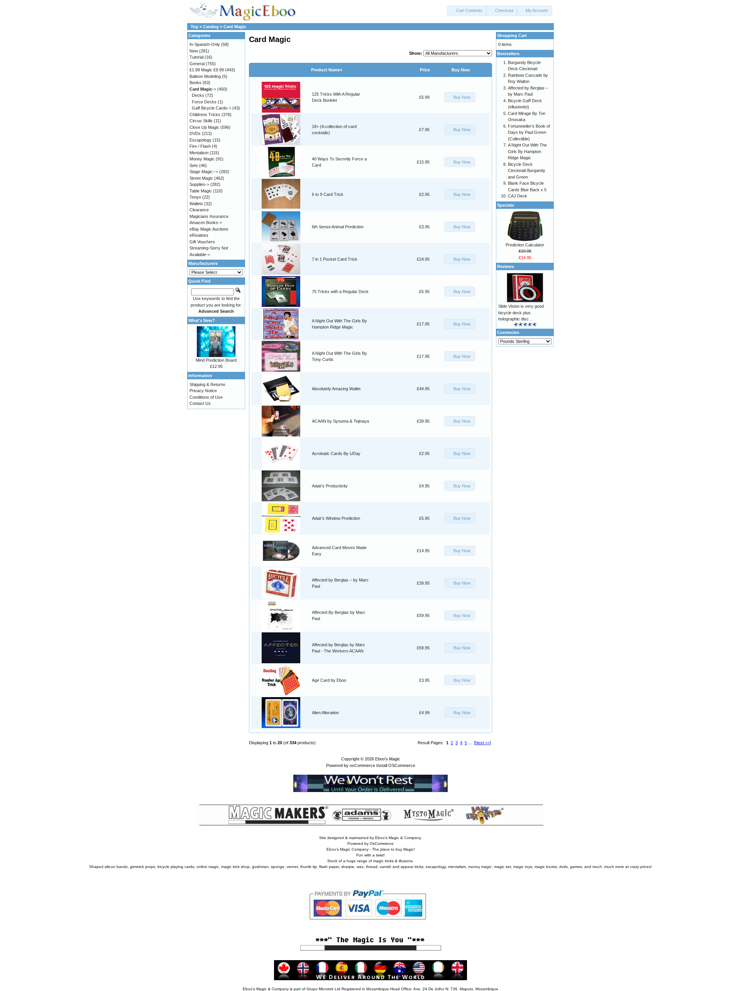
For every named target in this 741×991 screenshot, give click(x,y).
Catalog (211, 26)
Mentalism (198, 152)
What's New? (201, 320)
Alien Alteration (325, 712)
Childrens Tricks (204, 114)
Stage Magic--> (203, 171)
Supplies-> (199, 184)
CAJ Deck (517, 196)
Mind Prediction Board (216, 360)
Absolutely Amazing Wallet (336, 388)
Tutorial (196, 57)
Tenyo (195, 197)
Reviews (505, 266)
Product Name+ (326, 69)
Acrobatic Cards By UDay (336, 453)
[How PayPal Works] (370, 926)
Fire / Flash (200, 146)
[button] (467, 11)
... (470, 742)
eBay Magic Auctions (208, 229)
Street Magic (201, 178)
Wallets (196, 203)
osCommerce (362, 765)
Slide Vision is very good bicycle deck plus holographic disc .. (521, 312)
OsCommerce (382, 843)
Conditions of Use (206, 397)
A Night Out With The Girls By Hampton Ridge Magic (527, 151)
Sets (193, 165)
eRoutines (198, 235)
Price (425, 69)
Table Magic (200, 191)
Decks (198, 95)
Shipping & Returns (207, 384)
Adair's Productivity (330, 486)
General (197, 63)
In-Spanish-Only (204, 44)
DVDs (195, 133)
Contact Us (200, 403)
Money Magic (202, 159)
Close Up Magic (204, 127)
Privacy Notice (203, 390)
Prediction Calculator (525, 245)
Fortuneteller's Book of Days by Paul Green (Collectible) (529, 132)
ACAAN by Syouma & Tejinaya (340, 421)
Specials (505, 205)
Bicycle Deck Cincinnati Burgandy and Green (526, 170)
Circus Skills (201, 120)
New (193, 51)
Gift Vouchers (202, 241)
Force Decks (204, 101)
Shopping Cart (512, 35)
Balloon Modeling (205, 76)
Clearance (199, 209)
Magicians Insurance (208, 216)
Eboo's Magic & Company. (398, 838)
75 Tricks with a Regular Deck (340, 291)
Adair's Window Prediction (336, 518)
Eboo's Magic (387, 759)
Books (195, 82)
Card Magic (234, 26)
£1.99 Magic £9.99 (206, 69)
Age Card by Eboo (329, 680)
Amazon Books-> (205, 222)
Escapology (200, 140)
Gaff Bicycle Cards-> (211, 108)
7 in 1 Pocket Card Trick (334, 259)
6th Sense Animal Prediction (338, 226)
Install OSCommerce (395, 765)
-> (202, 89)
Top (194, 26)
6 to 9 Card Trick (327, 194)
